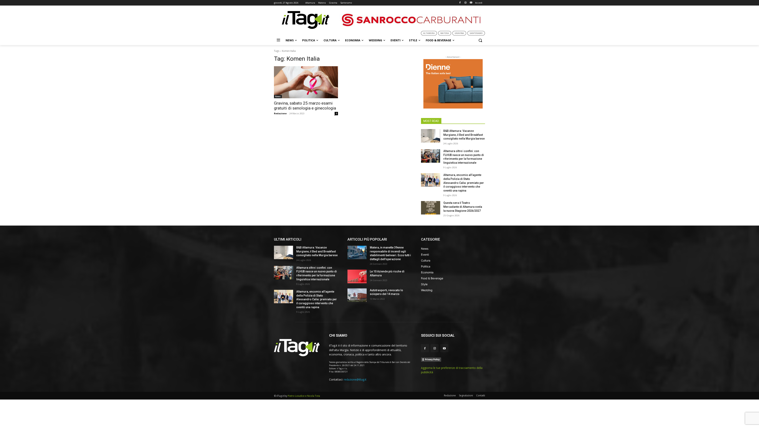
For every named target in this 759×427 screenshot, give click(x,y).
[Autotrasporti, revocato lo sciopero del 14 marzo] (357, 295)
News (278, 96)
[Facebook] (460, 3)
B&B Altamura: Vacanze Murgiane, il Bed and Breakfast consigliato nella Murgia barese (464, 134)
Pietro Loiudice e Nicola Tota (304, 396)
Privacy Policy (432, 359)
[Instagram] (465, 3)
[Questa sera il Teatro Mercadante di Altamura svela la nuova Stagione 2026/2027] (430, 207)
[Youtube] (471, 3)
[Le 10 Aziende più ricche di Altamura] (357, 276)
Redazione (280, 113)
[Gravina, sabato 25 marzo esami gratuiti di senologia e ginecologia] (306, 82)
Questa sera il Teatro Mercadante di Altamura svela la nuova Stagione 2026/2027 (462, 206)
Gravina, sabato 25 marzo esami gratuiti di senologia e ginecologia (305, 106)
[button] (480, 40)
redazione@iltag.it (355, 379)
